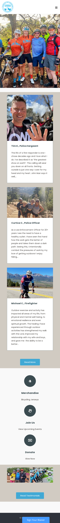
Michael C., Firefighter (24, 303)
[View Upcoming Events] (30, 418)
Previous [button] (9, 474)
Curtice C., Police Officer (25, 223)
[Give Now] (30, 447)
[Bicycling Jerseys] (30, 388)
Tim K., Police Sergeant (24, 146)
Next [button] (49, 474)
